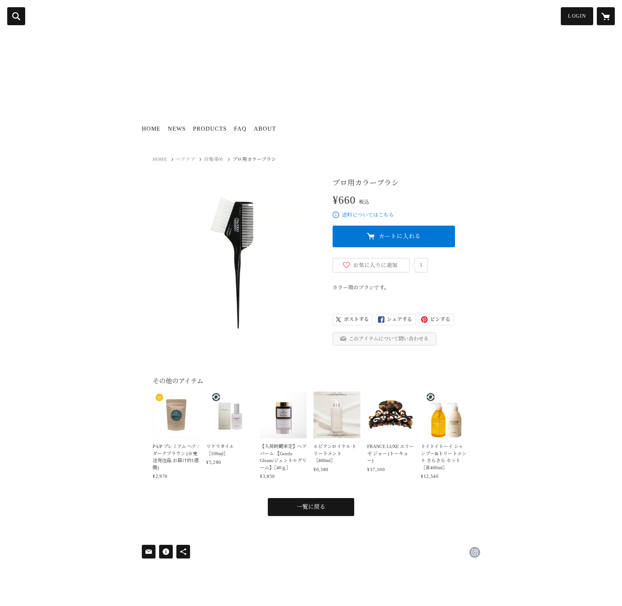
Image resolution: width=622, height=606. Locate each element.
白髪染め (214, 159)
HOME (151, 129)
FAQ (240, 129)
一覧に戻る (311, 507)
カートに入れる (400, 236)
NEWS (177, 129)
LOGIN (577, 16)
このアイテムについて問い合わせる (389, 339)
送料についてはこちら (368, 215)
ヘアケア (186, 159)
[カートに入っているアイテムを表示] (606, 16)
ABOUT (265, 129)
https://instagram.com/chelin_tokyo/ (474, 552)
